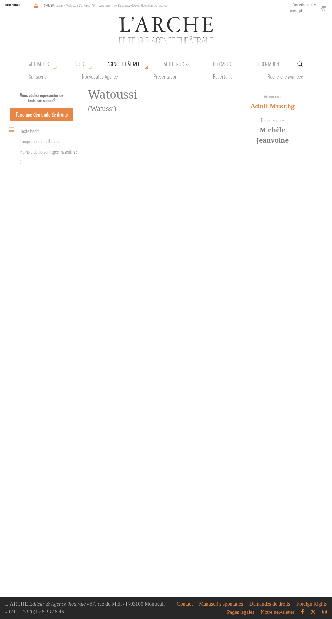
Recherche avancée (285, 76)
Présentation (165, 76)
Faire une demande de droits (42, 114)
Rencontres (12, 5)
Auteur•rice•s (177, 64)
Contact (185, 604)
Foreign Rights (311, 604)
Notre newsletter (277, 612)
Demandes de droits (269, 604)
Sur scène (38, 76)
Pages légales (240, 612)
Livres (78, 64)
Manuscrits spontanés (221, 604)
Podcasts (222, 64)
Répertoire (222, 76)
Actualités (39, 64)
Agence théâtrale (123, 64)
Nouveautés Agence (100, 76)
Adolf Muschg (272, 106)
